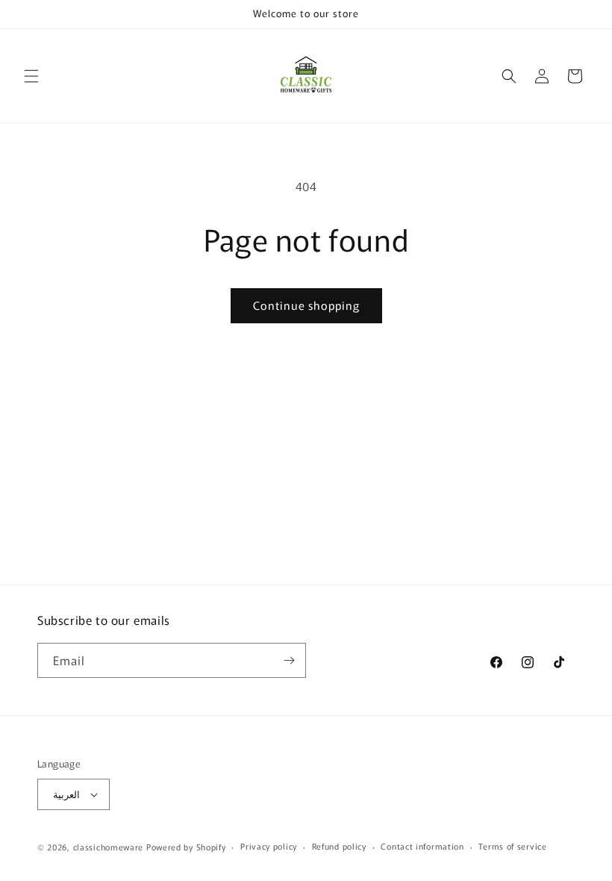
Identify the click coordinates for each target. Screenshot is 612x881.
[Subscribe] (288, 660)
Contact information (422, 846)
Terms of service (512, 846)
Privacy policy (268, 846)
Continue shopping (306, 305)
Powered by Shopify (186, 847)
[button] (31, 76)
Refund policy (339, 846)
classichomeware (108, 847)
